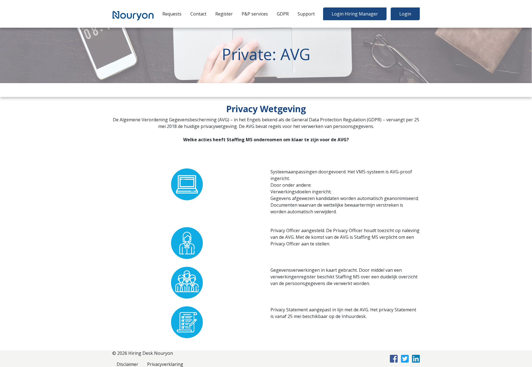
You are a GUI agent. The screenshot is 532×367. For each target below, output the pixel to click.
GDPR (283, 14)
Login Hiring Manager (355, 14)
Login (405, 14)
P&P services (255, 14)
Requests (171, 14)
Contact (198, 14)
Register (224, 14)
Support (306, 14)
